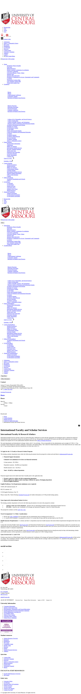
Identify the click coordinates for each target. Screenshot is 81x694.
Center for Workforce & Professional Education (19, 132)
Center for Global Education (11, 421)
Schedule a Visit (8, 161)
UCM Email (7, 47)
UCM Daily (10, 183)
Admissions (7, 42)
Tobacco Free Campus (9, 615)
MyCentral (6, 44)
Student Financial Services (10, 650)
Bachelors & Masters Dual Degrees (16, 98)
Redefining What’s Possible (14, 65)
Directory (6, 49)
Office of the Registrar (12, 174)
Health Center (7, 645)
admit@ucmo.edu (5, 597)
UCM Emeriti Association (13, 196)
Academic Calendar (12, 139)
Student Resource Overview (11, 638)
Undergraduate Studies (12, 169)
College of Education (13, 120)
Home (5, 416)
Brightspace (7, 46)
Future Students (8, 142)
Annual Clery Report (9, 688)
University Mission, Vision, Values (15, 73)
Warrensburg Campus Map (13, 80)
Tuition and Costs (11, 150)
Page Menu (3, 376)
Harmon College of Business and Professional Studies (21, 123)
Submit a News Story (12, 189)
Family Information (12, 155)
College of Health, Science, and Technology (19, 122)
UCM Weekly (10, 184)
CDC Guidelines (14, 516)
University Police (8, 681)
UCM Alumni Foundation (13, 194)
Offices (9, 180)
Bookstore (6, 640)
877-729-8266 (4, 591)
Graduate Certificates (13, 110)
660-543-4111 (4, 594)
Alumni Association (12, 193)
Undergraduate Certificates (14, 95)
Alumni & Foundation (9, 192)
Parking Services (8, 685)
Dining (5, 648)
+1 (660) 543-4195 (7, 389)
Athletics (6, 53)
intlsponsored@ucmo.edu (66, 454)
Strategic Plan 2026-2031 (13, 75)
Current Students (8, 163)
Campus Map (7, 657)
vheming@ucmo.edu (24, 494)
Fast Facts (9, 67)
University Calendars (9, 52)
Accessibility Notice (9, 613)
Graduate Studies (11, 170)
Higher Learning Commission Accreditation (18, 70)
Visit (5, 29)
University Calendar (9, 659)
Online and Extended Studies (14, 130)
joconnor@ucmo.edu (6, 392)
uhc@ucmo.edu (24, 525)
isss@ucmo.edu (50, 525)
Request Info (7, 27)
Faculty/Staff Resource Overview (12, 673)
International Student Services (14, 148)
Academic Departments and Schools (16, 125)
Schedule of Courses (12, 126)
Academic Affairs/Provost (13, 136)
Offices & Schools (8, 177)
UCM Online (10, 129)
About (5, 64)
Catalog (6, 54)
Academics (6, 84)
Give (5, 31)
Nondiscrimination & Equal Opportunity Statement (16, 610)
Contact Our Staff (8, 690)
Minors (9, 93)
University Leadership (12, 71)
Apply (5, 30)
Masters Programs (12, 105)
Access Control (7, 687)
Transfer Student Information (14, 173)
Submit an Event (11, 186)
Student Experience (12, 164)
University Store (19, 600)
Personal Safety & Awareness (11, 684)
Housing (6, 647)
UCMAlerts (7, 682)
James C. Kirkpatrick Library (11, 43)
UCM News (7, 182)
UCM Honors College (12, 128)
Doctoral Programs (12, 108)
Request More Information (13, 143)
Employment (7, 664)
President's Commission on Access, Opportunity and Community (23, 77)
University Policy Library (10, 616)
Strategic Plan (10, 74)
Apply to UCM (8, 158)
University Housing (12, 153)
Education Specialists (13, 107)
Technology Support (9, 666)
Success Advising (11, 138)
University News (11, 187)
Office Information (5, 379)
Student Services (11, 166)
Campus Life (10, 156)
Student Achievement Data (10, 607)
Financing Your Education (13, 152)
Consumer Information (9, 606)
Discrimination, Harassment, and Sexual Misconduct (17, 609)
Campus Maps (7, 50)
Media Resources (11, 68)
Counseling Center (8, 644)
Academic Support (11, 135)
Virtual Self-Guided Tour (13, 83)
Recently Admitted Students (14, 149)
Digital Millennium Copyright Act (12, 612)
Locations (9, 78)
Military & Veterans (12, 146)
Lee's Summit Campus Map (14, 81)
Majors (9, 92)
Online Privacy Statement (10, 617)
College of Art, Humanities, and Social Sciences (20, 119)
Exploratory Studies (12, 96)
